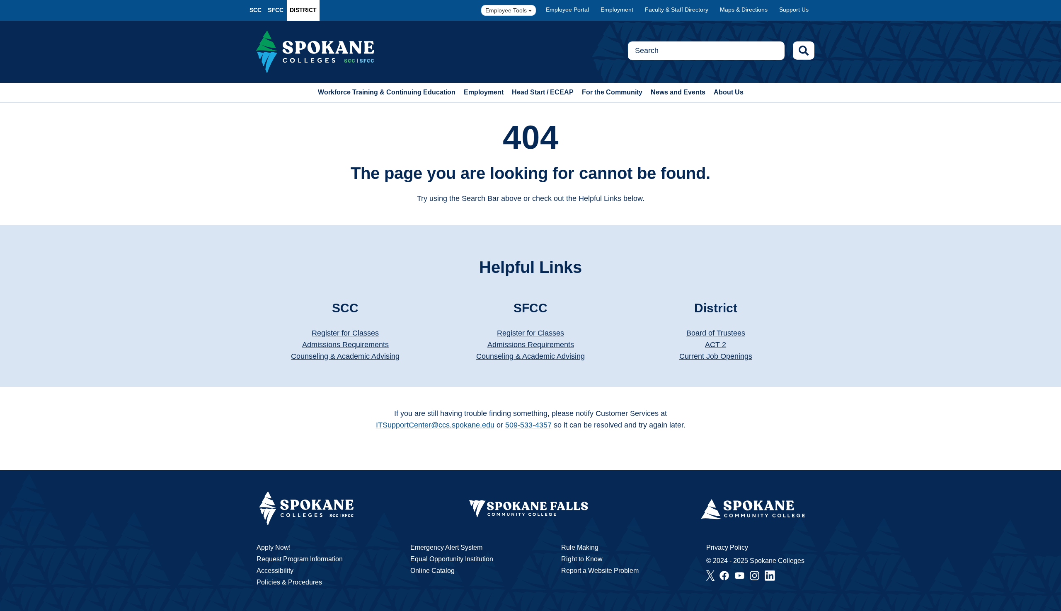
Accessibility (275, 570)
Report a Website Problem (600, 570)
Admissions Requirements (345, 345)
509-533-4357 (528, 425)
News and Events (678, 92)
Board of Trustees (715, 333)
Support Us (794, 9)
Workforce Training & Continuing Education (386, 92)
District (303, 10)
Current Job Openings (715, 356)
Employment (617, 9)
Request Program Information (300, 559)
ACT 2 (715, 345)
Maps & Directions (744, 9)
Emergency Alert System (446, 547)
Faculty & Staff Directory (676, 9)
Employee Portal (567, 9)
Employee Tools (506, 10)
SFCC (275, 10)
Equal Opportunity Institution (451, 559)
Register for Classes (345, 333)
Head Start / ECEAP (543, 92)
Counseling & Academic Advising (345, 356)
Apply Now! (274, 547)
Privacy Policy (727, 547)
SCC (256, 10)
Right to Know (582, 559)
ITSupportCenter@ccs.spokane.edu (435, 425)
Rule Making (579, 547)
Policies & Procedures (289, 582)
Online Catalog (432, 570)
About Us (729, 92)
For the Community (612, 92)
